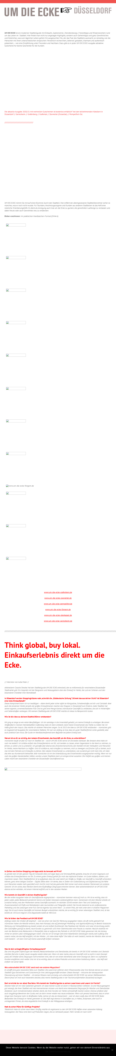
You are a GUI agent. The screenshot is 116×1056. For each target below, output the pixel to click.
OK (46, 1051)
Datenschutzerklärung (60, 1051)
